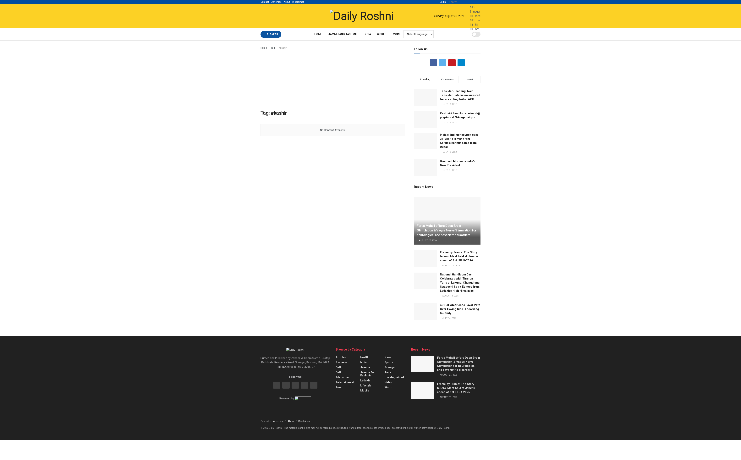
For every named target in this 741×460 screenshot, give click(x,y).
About (287, 2)
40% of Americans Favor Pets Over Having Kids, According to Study (460, 309)
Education (342, 377)
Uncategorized (394, 377)
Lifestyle (365, 385)
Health (364, 357)
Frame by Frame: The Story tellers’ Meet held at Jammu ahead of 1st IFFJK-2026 (459, 256)
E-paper (272, 34)
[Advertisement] (333, 79)
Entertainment (345, 382)
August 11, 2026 (451, 265)
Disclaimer (298, 2)
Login (442, 2)
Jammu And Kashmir (343, 34)
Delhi (339, 367)
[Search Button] (478, 2)
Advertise (276, 2)
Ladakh (365, 380)
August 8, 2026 (450, 296)
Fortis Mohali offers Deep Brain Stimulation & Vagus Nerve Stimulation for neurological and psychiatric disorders (446, 230)
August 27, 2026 (427, 240)
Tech (388, 372)
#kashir (283, 48)
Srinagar (390, 367)
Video (388, 382)
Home (318, 34)
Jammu (365, 367)
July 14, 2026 (449, 318)
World (382, 34)
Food (339, 387)
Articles (341, 357)
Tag (273, 48)
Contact (265, 2)
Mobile (364, 390)
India (367, 34)
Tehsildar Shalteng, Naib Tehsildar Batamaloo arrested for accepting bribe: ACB (460, 95)
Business (342, 362)
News (388, 357)
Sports (389, 362)
